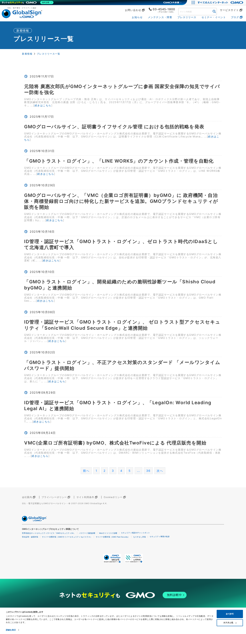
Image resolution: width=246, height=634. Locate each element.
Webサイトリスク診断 (108, 533)
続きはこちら (43, 105)
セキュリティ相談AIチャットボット (135, 533)
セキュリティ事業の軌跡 (159, 537)
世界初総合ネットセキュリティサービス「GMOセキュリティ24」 (48, 533)
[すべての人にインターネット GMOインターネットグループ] (221, 2)
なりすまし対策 (139, 537)
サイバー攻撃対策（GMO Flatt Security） (112, 537)
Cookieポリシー (113, 497)
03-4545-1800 (164, 9)
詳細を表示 (11, 630)
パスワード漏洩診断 (87, 533)
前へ (86, 470)
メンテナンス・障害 (160, 17)
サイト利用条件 (85, 497)
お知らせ (137, 17)
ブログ (235, 17)
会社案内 (27, 497)
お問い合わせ (133, 10)
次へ (160, 470)
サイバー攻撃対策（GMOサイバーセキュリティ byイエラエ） (67, 537)
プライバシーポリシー (54, 497)
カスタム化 (228, 622)
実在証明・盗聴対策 (30, 537)
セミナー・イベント (214, 17)
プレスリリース (186, 17)
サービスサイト (229, 10)
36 (148, 470)
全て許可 (230, 614)
